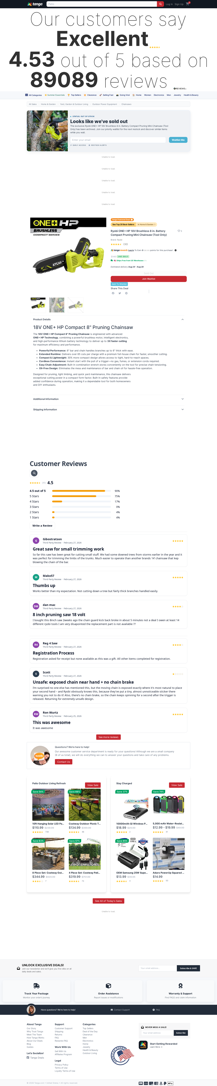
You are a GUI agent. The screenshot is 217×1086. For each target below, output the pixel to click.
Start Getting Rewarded (163, 1043)
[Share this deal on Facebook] (114, 293)
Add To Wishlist (119, 284)
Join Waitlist (148, 278)
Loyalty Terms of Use (65, 1071)
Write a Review (42, 525)
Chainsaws (126, 104)
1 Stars (34, 517)
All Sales (33, 104)
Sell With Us (60, 1051)
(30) (125, 244)
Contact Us (63, 761)
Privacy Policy (61, 1064)
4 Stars (34, 501)
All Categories (35, 95)
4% (118, 517)
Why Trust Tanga (35, 1031)
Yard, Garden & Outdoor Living (74, 104)
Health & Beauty (191, 95)
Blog (29, 1044)
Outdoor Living (90, 1053)
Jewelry (177, 95)
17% (117, 501)
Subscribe (181, 1033)
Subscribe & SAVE (188, 968)
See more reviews (108, 737)
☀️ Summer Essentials (55, 95)
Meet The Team (34, 1034)
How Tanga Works (35, 1037)
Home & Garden (48, 104)
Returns (58, 1034)
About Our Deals (35, 1040)
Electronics (159, 95)
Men (169, 95)
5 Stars (34, 496)
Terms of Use (61, 1068)
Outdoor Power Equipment (104, 104)
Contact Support (122, 1009)
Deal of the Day (90, 1031)
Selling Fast (106, 95)
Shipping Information (45, 409)
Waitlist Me (178, 139)
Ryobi (119, 240)
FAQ (158, 1009)
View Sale (92, 785)
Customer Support (63, 1028)
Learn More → (156, 1047)
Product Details (42, 319)
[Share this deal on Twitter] (120, 293)
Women (147, 95)
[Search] (160, 4)
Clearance (90, 95)
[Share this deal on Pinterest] (127, 293)
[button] (175, 250)
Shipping (59, 1031)
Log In (169, 4)
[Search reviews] (34, 473)
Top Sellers (74, 95)
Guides (30, 1047)
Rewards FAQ (61, 1040)
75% (117, 496)
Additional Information (46, 399)
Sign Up (179, 4)
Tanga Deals (37, 1057)
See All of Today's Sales (108, 900)
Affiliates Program (63, 1054)
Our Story (31, 1028)
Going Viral (123, 95)
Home (136, 95)
